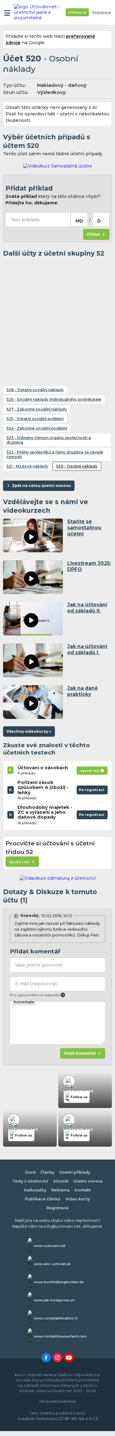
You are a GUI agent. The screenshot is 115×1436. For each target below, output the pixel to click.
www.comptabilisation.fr (56, 1318)
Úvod (30, 1172)
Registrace (101, 12)
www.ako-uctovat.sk (52, 1264)
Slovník (60, 1181)
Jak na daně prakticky (82, 691)
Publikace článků (42, 1199)
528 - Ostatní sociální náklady (35, 390)
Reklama (60, 1190)
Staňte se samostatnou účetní (84, 528)
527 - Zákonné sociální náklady (36, 409)
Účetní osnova (88, 1181)
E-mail (36, 983)
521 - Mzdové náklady (27, 466)
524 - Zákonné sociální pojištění (36, 428)
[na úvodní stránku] (37, 12)
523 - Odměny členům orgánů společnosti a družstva (48, 440)
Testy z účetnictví (30, 1181)
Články (47, 1172)
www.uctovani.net (49, 1246)
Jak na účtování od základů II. (87, 608)
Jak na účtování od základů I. (87, 649)
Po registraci (92, 791)
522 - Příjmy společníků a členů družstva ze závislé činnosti (54, 454)
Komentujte (24, 1002)
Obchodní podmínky (57, 1401)
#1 (16, 915)
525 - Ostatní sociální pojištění (34, 418)
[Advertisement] (57, 318)
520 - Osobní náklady (77, 466)
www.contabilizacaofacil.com (60, 1336)
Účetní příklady (74, 1172)
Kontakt (83, 1190)
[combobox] (79, 219)
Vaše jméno (39, 965)
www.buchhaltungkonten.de (59, 1282)
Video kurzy (77, 1199)
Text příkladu (25, 219)
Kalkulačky (35, 1190)
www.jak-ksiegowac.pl (54, 1300)
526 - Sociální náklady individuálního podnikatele (53, 399)
